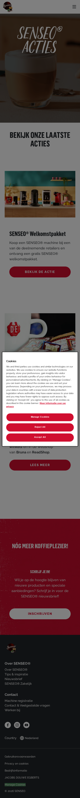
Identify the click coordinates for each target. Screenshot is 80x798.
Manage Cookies (40, 417)
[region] (40, 399)
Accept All (40, 437)
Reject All (40, 427)
